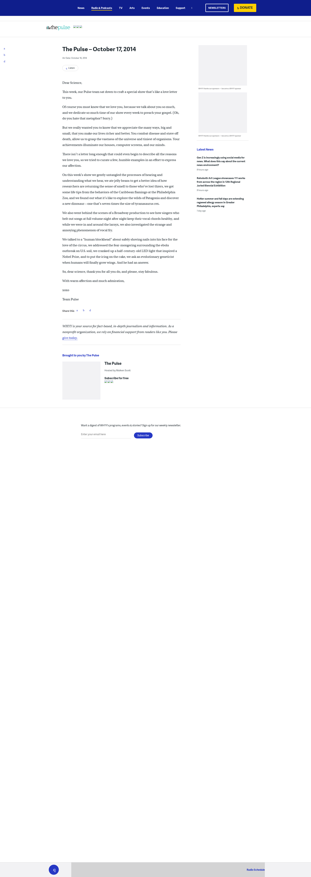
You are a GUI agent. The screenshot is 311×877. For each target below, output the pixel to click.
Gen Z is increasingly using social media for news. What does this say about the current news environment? (221, 161)
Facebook (77, 310)
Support (180, 8)
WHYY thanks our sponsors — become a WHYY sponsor (219, 88)
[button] (54, 870)
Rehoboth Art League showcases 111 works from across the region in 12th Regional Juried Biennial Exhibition (221, 181)
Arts (132, 8)
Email (90, 310)
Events (146, 8)
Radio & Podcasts (101, 8)
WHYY (58, 8)
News (81, 8)
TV (120, 8)
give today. (70, 338)
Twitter (83, 310)
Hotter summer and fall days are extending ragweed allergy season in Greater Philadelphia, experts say (220, 202)
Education (163, 8)
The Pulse (112, 363)
